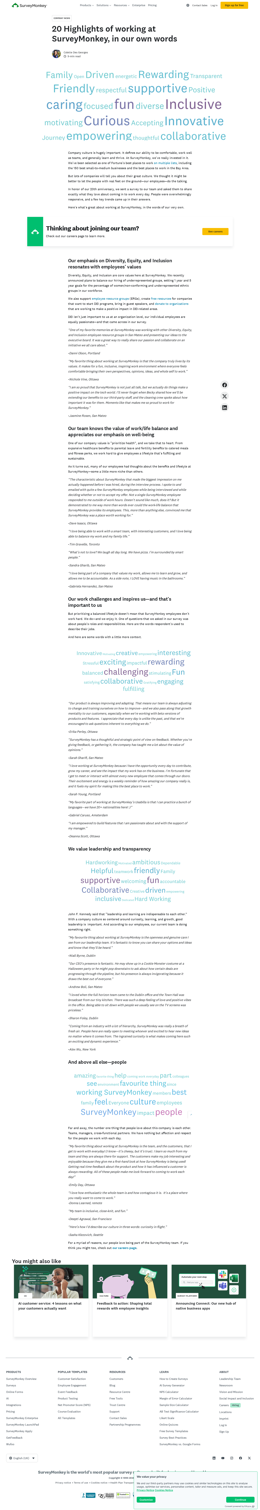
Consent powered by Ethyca (238, 1506)
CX (25, 1296)
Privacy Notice (145, 1490)
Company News (62, 18)
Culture (104, 1296)
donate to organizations (171, 304)
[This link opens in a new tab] (214, 1458)
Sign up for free (234, 5)
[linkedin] (224, 407)
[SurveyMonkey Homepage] (29, 6)
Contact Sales (199, 5)
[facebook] (224, 384)
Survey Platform (187, 1296)
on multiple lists (165, 163)
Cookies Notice (164, 1490)
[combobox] (22, 1458)
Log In (214, 5)
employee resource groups (111, 299)
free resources (161, 299)
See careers (215, 231)
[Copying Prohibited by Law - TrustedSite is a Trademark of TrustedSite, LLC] (123, 1497)
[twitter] (224, 396)
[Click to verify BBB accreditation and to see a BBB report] (88, 1497)
